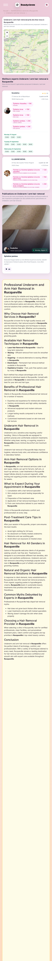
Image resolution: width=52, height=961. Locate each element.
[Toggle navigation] (5, 5)
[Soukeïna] (6, 249)
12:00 (13, 137)
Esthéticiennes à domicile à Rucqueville (24, 11)
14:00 (19, 137)
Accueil (5, 11)
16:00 (24, 144)
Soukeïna (14, 248)
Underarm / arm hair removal (15, 13)
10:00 (7, 137)
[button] (26, 229)
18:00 (30, 144)
